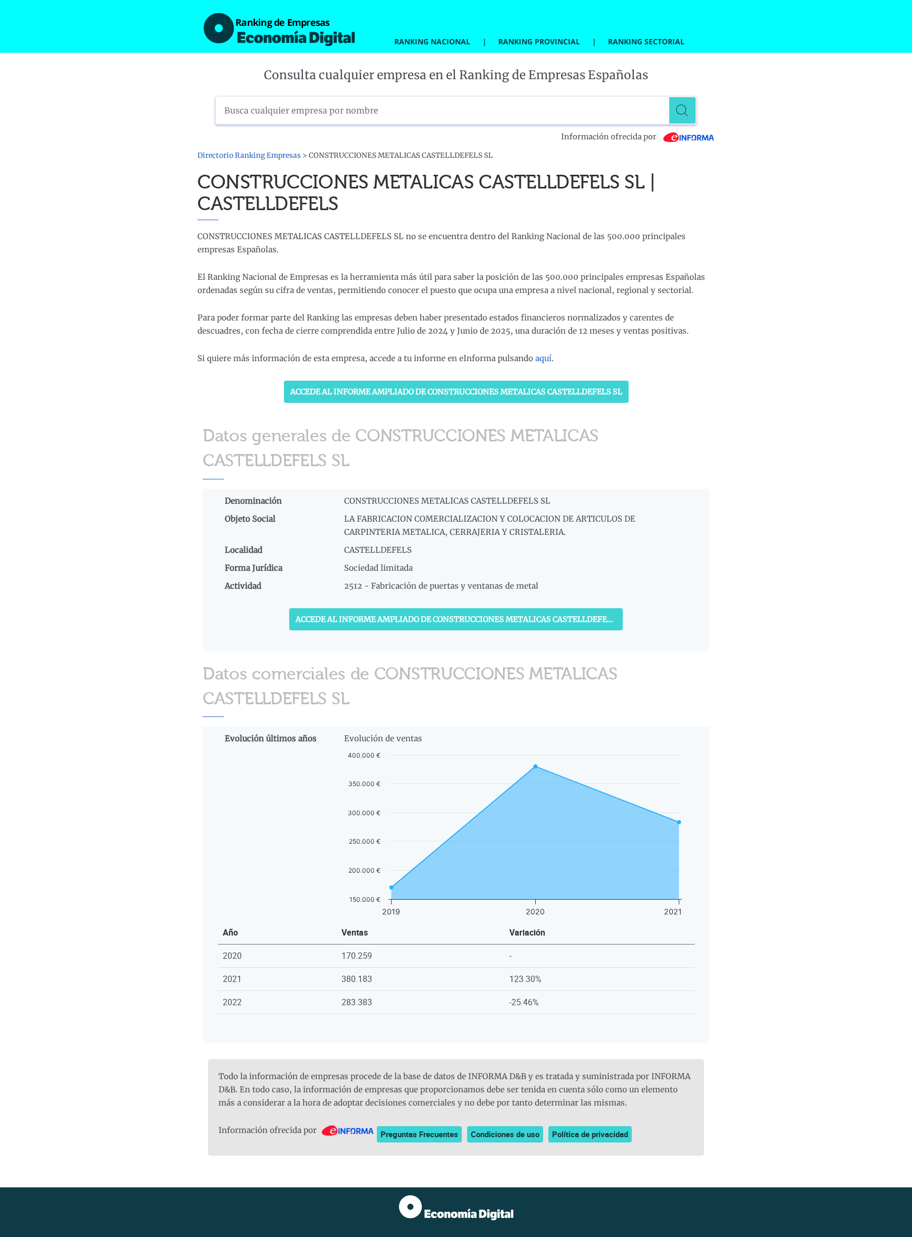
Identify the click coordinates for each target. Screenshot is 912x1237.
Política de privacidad (590, 1134)
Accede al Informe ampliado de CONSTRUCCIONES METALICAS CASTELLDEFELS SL (456, 391)
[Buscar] (682, 110)
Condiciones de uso (505, 1134)
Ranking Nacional (432, 41)
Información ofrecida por (609, 136)
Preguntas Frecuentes (419, 1134)
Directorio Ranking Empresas (249, 155)
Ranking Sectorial (646, 41)
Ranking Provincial (539, 41)
